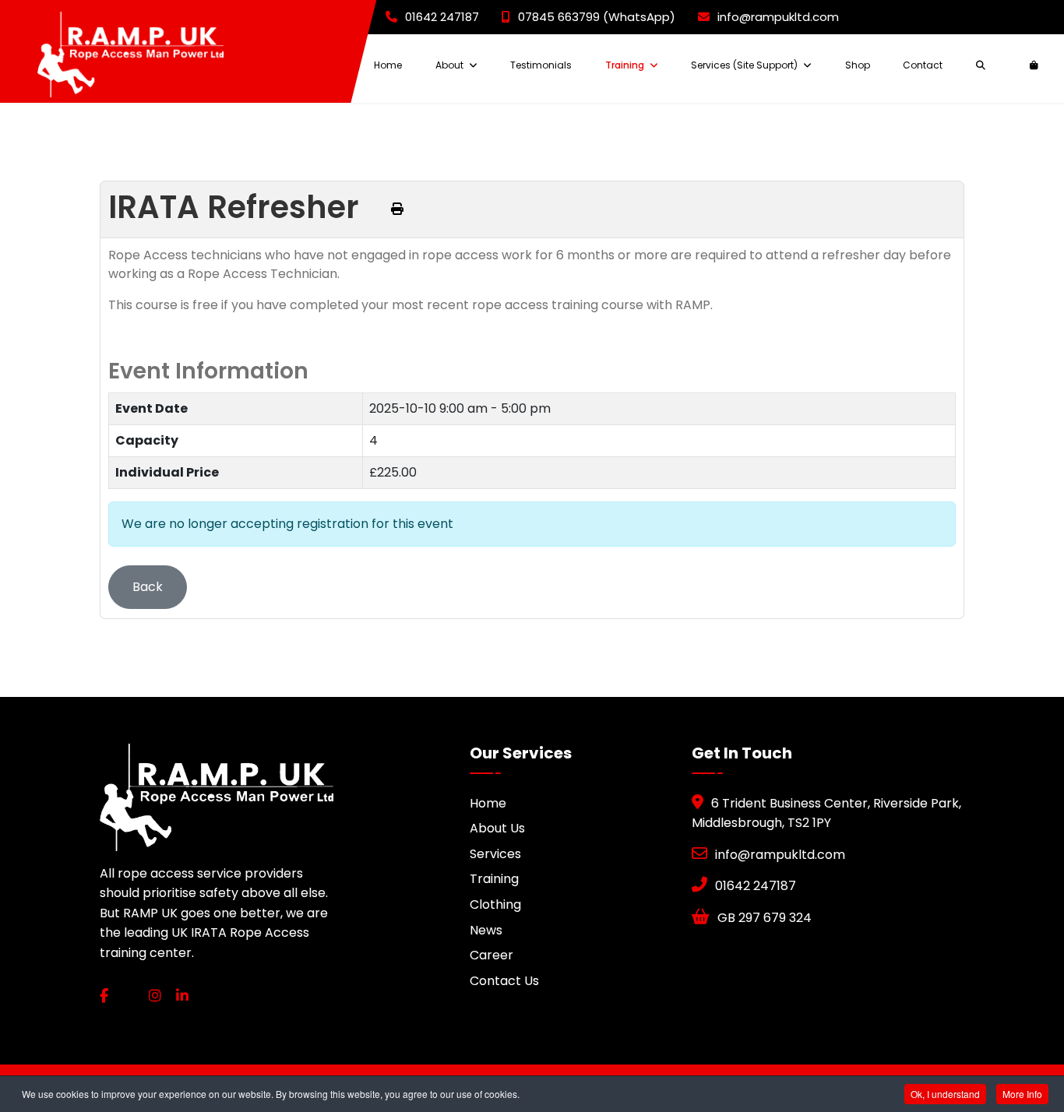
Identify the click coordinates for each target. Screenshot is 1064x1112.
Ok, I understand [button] (945, 1093)
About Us (497, 828)
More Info (1022, 1093)
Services (495, 854)
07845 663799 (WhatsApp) (596, 17)
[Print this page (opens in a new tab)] (397, 209)
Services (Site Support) (744, 65)
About (449, 65)
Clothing (495, 904)
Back (147, 587)
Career (491, 955)
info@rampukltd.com (778, 17)
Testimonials (541, 65)
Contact (922, 65)
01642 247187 (442, 17)
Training (624, 65)
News (486, 930)
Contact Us (504, 981)
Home (388, 65)
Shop (857, 65)
